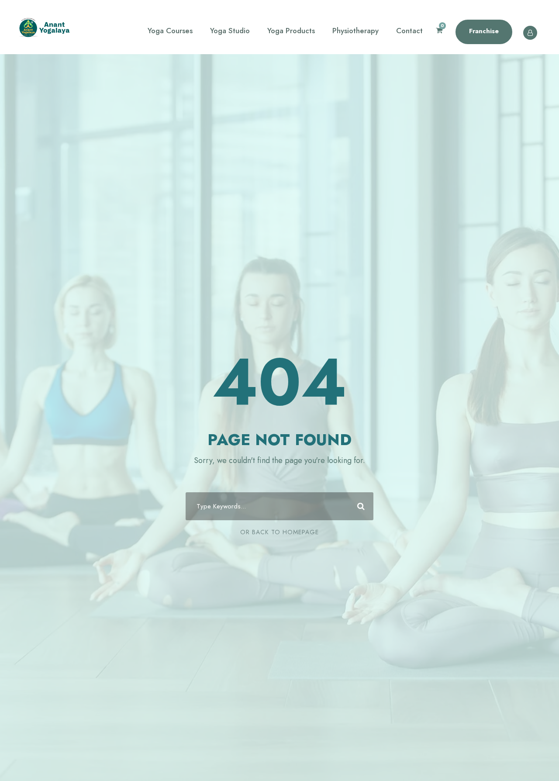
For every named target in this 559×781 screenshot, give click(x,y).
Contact (409, 30)
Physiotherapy (355, 30)
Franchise (484, 31)
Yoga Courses (170, 30)
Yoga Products (291, 30)
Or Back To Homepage (279, 532)
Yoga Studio (230, 30)
